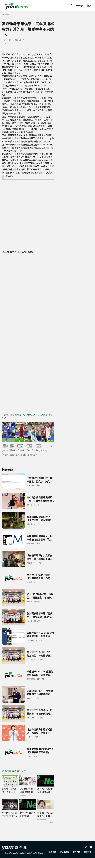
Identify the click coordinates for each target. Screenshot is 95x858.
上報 (4, 40)
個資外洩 (13, 454)
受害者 (13, 450)
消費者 (22, 450)
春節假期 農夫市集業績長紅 (27, 814)
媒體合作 (87, 852)
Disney (20, 446)
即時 (7, 14)
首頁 (3, 14)
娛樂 (5, 450)
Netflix (38, 446)
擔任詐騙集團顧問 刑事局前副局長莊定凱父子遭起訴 (28, 416)
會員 (12, 446)
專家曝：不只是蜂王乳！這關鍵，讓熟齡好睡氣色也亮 (45, 814)
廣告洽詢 (76, 852)
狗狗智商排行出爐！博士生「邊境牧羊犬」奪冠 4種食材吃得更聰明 (10, 791)
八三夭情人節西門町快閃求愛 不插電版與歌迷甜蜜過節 (10, 814)
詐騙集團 (32, 454)
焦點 (5, 446)
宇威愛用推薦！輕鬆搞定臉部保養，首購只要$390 (27, 791)
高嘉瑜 (29, 446)
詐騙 (23, 454)
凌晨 (37, 450)
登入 (89, 5)
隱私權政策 (64, 852)
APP (44, 450)
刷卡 (30, 450)
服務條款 (52, 852)
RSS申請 (79, 5)
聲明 (5, 454)
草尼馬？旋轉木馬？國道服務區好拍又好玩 (45, 791)
